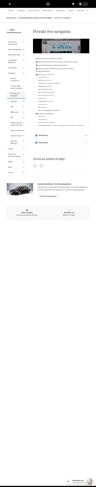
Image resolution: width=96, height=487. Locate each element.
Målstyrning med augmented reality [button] (16, 124)
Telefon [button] (10, 149)
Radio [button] (10, 167)
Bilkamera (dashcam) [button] (13, 142)
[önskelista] (73, 3)
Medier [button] (10, 162)
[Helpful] (35, 166)
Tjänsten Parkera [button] (16, 136)
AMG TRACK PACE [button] (14, 55)
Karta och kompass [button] (16, 130)
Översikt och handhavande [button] (12, 43)
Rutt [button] (12, 107)
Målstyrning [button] (14, 112)
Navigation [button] (11, 73)
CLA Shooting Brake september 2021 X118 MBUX (35, 18)
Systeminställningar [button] (14, 49)
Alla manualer (11, 18)
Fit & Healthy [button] (12, 68)
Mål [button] (11, 117)
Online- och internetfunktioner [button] (14, 155)
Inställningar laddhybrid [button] (12, 61)
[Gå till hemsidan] (48, 4)
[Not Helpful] (41, 166)
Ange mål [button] (13, 101)
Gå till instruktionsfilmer (48, 196)
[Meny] (10, 4)
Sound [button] (10, 172)
